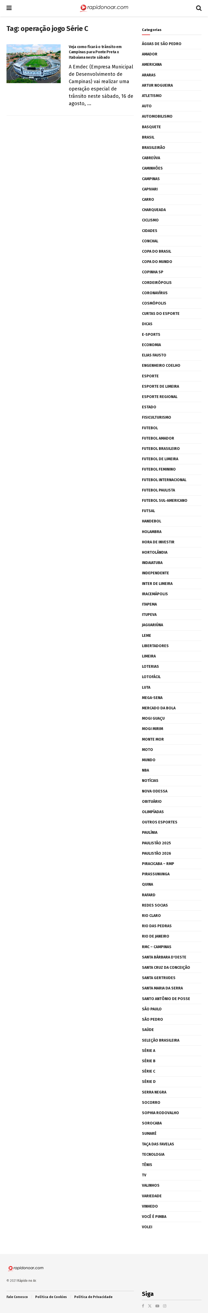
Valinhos (151, 1185)
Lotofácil (151, 677)
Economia (151, 345)
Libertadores (155, 646)
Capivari (150, 189)
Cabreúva (151, 158)
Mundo (148, 760)
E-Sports (151, 334)
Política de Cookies (51, 1297)
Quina (147, 884)
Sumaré (149, 1133)
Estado (149, 407)
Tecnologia (153, 1154)
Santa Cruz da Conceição (166, 967)
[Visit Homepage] (104, 8)
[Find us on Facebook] (143, 1306)
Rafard (148, 895)
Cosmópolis (154, 303)
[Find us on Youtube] (157, 1306)
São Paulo (152, 1009)
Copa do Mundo (157, 261)
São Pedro (152, 1019)
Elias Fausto (154, 355)
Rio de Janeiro (155, 936)
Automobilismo (157, 116)
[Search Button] (199, 8)
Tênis (147, 1164)
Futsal (148, 511)
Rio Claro (151, 915)
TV (144, 1175)
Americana (152, 64)
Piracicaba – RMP (158, 863)
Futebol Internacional (164, 480)
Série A (148, 1050)
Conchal (150, 241)
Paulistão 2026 (156, 853)
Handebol (151, 521)
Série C (148, 1071)
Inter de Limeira (157, 583)
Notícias (150, 780)
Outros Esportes (159, 822)
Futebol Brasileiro (161, 448)
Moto (147, 749)
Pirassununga (156, 874)
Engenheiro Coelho (161, 365)
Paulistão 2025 (156, 843)
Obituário (152, 801)
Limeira (149, 656)
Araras (149, 75)
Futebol (150, 428)
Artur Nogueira (157, 85)
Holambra (151, 531)
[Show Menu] (9, 8)
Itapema (149, 604)
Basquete (151, 127)
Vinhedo (150, 1206)
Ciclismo (150, 220)
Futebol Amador (158, 438)
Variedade (152, 1196)
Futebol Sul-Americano (164, 500)
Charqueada (154, 210)
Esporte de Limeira (160, 386)
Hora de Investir (158, 542)
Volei (147, 1227)
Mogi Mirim (152, 728)
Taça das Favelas (158, 1144)
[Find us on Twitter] (150, 1306)
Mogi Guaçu (153, 718)
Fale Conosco (17, 1297)
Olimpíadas (153, 812)
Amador (149, 54)
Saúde (148, 1029)
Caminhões (152, 168)
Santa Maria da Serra (162, 988)
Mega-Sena (152, 697)
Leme (146, 635)
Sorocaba (152, 1123)
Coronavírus (155, 293)
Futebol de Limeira (160, 459)
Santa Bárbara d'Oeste (164, 957)
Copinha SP (152, 272)
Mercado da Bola (159, 708)
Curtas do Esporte (161, 313)
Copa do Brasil (156, 251)
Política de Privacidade (93, 1297)
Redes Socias (155, 905)
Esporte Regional (159, 396)
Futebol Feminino (159, 469)
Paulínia (149, 832)
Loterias (150, 666)
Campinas (151, 179)
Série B (148, 1061)
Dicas (147, 324)
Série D (149, 1081)
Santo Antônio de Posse (166, 998)
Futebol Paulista (158, 490)
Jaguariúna (152, 625)
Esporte (150, 376)
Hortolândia (154, 552)
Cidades (149, 230)
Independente (155, 573)
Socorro (151, 1102)
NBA (145, 770)
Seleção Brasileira (160, 1040)
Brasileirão (153, 147)
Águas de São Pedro (161, 44)
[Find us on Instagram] (164, 1306)
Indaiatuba (152, 562)
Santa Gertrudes (159, 978)
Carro (148, 199)
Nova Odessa (154, 791)
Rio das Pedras (157, 926)
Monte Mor (153, 739)
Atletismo (152, 95)
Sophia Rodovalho (160, 1113)
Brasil (148, 137)
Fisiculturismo (156, 417)
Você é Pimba (154, 1216)
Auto (147, 106)
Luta (146, 687)
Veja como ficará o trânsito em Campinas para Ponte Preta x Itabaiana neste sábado (95, 52)
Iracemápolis (155, 594)
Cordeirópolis (157, 282)
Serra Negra (154, 1092)
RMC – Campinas (156, 947)
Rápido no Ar (26, 1281)
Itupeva (149, 614)
